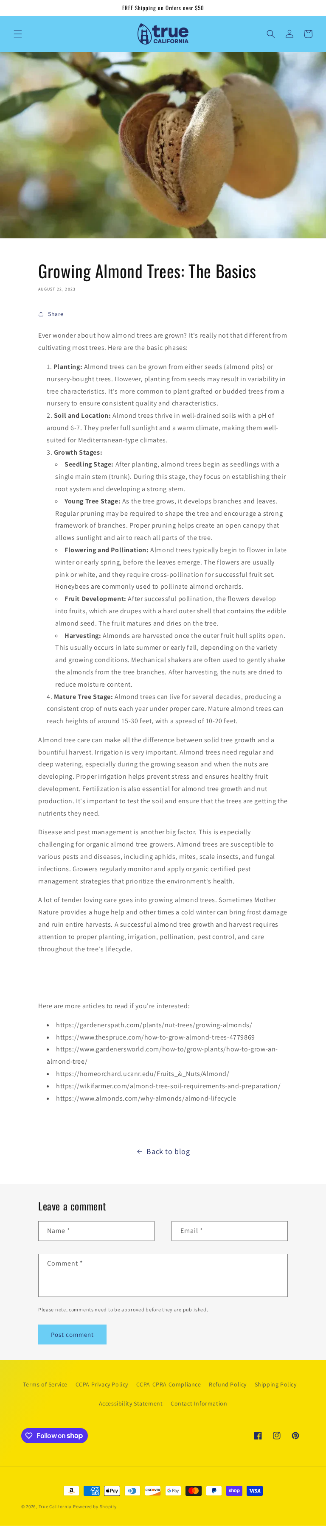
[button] (17, 34)
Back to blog (168, 1151)
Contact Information (199, 1403)
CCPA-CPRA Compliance (168, 1384)
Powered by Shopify (95, 1506)
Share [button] (56, 314)
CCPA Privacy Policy (102, 1384)
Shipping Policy (276, 1384)
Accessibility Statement (131, 1403)
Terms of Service (45, 1384)
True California (55, 1506)
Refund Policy (228, 1384)
